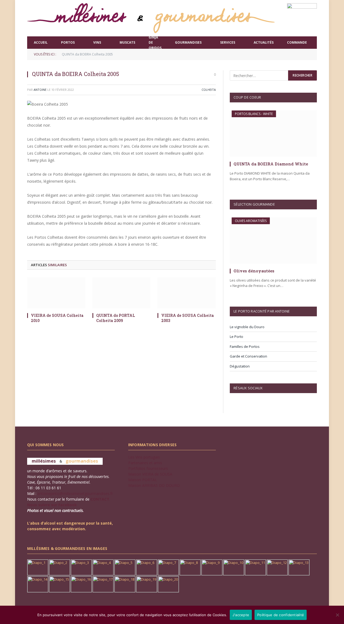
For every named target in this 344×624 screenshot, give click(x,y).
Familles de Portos (245, 346)
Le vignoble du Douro (247, 326)
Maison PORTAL (142, 479)
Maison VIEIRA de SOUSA (150, 474)
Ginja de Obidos (155, 42)
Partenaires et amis (145, 462)
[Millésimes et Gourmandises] (151, 18)
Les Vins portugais (144, 457)
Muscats (127, 42)
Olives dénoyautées (254, 270)
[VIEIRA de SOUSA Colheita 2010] (56, 292)
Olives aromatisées (251, 221)
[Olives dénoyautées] (273, 240)
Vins (97, 42)
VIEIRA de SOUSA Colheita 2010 (57, 318)
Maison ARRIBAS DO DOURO (154, 485)
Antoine (40, 90)
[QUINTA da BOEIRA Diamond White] (273, 133)
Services (227, 42)
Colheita (209, 90)
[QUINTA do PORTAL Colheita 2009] (121, 292)
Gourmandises (188, 42)
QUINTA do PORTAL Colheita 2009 (115, 318)
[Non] (337, 615)
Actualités (264, 42)
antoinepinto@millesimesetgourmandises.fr (75, 493)
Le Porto (236, 336)
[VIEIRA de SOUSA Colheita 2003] (186, 292)
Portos (68, 42)
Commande (297, 42)
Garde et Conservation (248, 356)
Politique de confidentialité (280, 615)
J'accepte (240, 615)
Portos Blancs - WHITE (254, 114)
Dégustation (240, 366)
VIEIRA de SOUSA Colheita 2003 (187, 318)
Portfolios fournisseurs (148, 468)
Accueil (41, 42)
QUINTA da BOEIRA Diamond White (271, 164)
